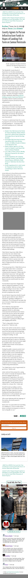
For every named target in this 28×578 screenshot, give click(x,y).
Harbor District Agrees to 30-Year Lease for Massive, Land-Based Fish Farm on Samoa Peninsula (14, 148)
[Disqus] (14, 551)
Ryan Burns (5, 26)
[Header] (14, 3)
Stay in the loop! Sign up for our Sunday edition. (13, 422)
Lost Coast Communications (12, 572)
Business (11, 29)
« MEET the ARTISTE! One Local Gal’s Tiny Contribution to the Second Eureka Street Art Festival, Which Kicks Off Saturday (13, 13)
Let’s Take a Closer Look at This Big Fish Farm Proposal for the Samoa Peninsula (15, 153)
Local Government (18, 29)
